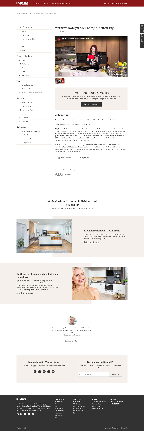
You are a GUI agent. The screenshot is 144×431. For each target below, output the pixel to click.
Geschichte (77, 402)
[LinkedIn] (53, 371)
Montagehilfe (96, 406)
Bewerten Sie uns (97, 408)
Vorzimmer (58, 402)
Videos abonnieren (92, 104)
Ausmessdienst (96, 404)
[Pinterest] (44, 371)
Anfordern (115, 374)
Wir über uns (77, 404)
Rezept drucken (66, 158)
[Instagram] (39, 371)
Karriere (75, 413)
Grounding (115, 428)
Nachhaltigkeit (78, 408)
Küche (57, 406)
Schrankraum (59, 415)
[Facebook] (35, 371)
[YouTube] (48, 371)
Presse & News (78, 411)
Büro (56, 417)
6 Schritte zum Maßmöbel (100, 402)
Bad (56, 404)
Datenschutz (124, 428)
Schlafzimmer (59, 411)
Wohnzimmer (59, 408)
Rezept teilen (84, 158)
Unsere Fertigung (79, 406)
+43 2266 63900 (116, 404)
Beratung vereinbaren (72, 341)
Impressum (107, 428)
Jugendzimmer (59, 413)
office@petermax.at (116, 402)
